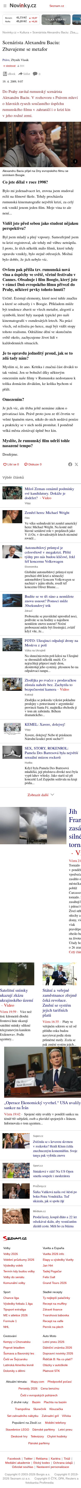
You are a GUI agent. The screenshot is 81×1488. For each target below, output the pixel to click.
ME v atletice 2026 (15, 1315)
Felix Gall (49, 1277)
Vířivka (66, 1415)
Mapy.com (37, 1381)
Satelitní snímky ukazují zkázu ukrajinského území (16, 995)
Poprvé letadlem (14, 1347)
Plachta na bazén (55, 1402)
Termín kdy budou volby (19, 1271)
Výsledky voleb (13, 1265)
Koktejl (29, 694)
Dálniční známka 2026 (57, 1347)
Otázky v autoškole (55, 1365)
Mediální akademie (17, 1462)
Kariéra (55, 1458)
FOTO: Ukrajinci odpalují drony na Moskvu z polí (51, 642)
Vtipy (28, 503)
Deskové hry (19, 1436)
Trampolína (22, 1409)
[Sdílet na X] (76, 464)
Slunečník (39, 1409)
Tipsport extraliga (14, 1309)
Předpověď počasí (60, 1381)
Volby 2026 (10, 1254)
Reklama (42, 1458)
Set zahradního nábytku (22, 1415)
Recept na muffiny (55, 1303)
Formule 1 (10, 1321)
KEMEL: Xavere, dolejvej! (45, 724)
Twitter (28, 1458)
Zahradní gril (50, 1415)
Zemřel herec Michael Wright (47, 512)
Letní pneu (65, 1429)
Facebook (14, 1458)
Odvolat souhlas (22, 1467)
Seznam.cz (56, 5)
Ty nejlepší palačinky (56, 1297)
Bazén (36, 1402)
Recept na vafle (53, 1321)
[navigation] (5, 5)
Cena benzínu (50, 1388)
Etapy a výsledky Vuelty (58, 1259)
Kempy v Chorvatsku (17, 1341)
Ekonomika (31, 566)
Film (27, 518)
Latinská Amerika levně (18, 1365)
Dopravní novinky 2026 (58, 1353)
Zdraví (28, 611)
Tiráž (67, 1458)
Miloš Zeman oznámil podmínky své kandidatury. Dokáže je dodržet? (49, 493)
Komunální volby (14, 1283)
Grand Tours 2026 (55, 1283)
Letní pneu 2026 (53, 1341)
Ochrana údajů (63, 1462)
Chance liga (11, 1297)
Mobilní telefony (55, 1422)
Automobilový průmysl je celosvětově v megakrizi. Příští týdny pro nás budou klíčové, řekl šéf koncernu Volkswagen (50, 554)
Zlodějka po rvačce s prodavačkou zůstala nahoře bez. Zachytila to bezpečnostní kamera (50, 685)
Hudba (28, 762)
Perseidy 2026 (27, 1388)
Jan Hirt (48, 1265)
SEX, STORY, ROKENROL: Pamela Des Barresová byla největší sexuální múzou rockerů (51, 753)
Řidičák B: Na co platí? (57, 1359)
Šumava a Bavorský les (18, 1353)
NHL (6, 1327)
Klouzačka (56, 1409)
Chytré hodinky (57, 1436)
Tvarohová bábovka (56, 1315)
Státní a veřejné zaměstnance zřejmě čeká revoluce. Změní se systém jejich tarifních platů (60, 1002)
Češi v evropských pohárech (39, 1395)
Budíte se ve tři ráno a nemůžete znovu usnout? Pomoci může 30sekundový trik (49, 601)
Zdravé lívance (52, 1309)
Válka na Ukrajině (35, 650)
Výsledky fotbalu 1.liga (18, 1303)
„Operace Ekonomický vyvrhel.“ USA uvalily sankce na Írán (42, 1105)
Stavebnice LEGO (17, 1429)
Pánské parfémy (39, 1443)
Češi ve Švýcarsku (15, 1359)
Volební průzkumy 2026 (18, 1259)
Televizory (37, 1436)
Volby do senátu (13, 1277)
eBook (11, 74)
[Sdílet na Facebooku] (70, 464)
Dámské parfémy (43, 1429)
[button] (40, 144)
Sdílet (26, 74)
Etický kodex (41, 1462)
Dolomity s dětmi (14, 1370)
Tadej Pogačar (52, 1271)
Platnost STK (51, 1370)
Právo (5, 60)
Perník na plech (53, 1327)
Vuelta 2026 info (53, 1254)
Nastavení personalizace (53, 1467)
